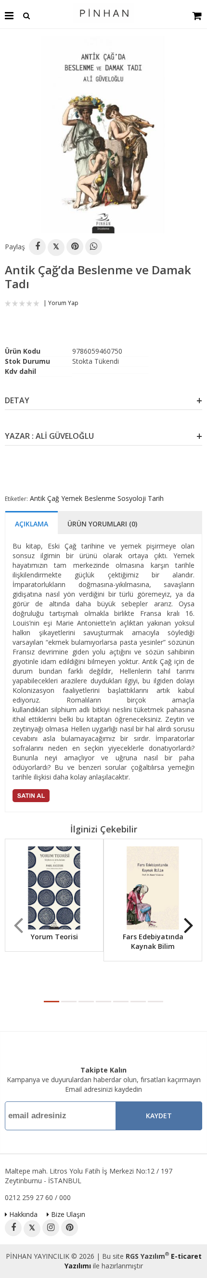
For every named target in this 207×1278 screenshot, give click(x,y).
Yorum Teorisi (54, 936)
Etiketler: (16, 499)
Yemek (71, 498)
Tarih (156, 498)
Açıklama (31, 523)
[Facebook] (37, 246)
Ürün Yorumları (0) (102, 523)
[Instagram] (50, 1227)
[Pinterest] (74, 246)
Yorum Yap (63, 303)
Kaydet (159, 1115)
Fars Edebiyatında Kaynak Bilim (153, 941)
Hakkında (22, 1214)
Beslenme (100, 498)
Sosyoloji (131, 498)
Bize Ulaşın (67, 1214)
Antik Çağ (44, 498)
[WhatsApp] (93, 246)
